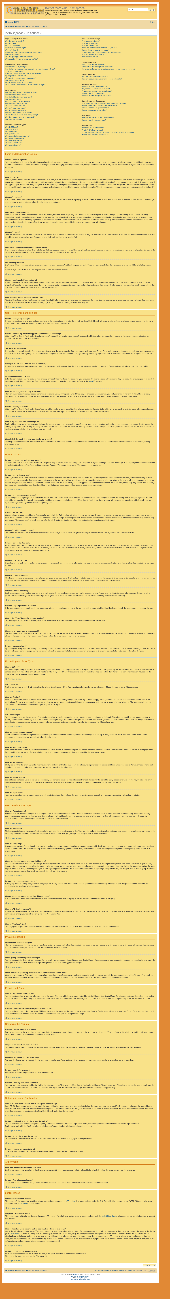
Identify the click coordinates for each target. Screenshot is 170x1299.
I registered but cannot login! (15, 48)
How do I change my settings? (16, 67)
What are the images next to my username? (20, 78)
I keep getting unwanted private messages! (97, 67)
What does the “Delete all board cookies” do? (21, 59)
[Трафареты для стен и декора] (24, 10)
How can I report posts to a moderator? (19, 113)
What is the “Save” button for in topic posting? (21, 115)
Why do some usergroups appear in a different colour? (101, 52)
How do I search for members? (93, 93)
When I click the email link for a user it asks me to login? (25, 85)
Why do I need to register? (14, 41)
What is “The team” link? (90, 57)
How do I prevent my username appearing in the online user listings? (30, 69)
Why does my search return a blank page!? (97, 91)
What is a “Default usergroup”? (93, 54)
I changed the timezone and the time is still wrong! (23, 73)
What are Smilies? (11, 132)
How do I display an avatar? (15, 80)
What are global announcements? (17, 136)
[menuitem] (16, 22)
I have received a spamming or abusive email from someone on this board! (108, 69)
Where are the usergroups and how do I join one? (99, 48)
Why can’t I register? (12, 45)
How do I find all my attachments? (94, 120)
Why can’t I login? (11, 50)
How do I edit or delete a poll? (16, 104)
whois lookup (15, 1234)
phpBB (91, 381)
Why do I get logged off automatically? (19, 57)
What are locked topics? (13, 143)
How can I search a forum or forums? (95, 87)
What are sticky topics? (13, 141)
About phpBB (23, 1204)
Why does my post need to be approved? (20, 117)
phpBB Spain (83, 1278)
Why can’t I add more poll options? (17, 101)
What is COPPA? (11, 43)
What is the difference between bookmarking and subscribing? (104, 103)
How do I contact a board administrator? (96, 134)
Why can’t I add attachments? (15, 108)
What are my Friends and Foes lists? (95, 77)
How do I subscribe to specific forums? (95, 108)
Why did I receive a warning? (15, 110)
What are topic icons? (13, 145)
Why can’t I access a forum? (15, 106)
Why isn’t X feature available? (92, 130)
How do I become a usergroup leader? (95, 50)
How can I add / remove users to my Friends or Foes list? (102, 79)
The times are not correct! (14, 71)
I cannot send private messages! (93, 64)
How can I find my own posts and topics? (96, 96)
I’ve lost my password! (13, 54)
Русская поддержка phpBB (80, 1276)
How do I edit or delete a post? (16, 95)
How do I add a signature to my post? (18, 97)
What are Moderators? (90, 43)
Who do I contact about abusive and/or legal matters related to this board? (108, 132)
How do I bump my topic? (14, 119)
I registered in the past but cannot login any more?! (23, 52)
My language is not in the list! (15, 76)
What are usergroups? (90, 45)
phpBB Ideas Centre (109, 1216)
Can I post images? (12, 134)
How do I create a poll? (13, 99)
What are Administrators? (91, 41)
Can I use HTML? (11, 129)
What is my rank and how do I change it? (19, 82)
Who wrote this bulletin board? (93, 128)
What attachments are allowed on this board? (98, 118)
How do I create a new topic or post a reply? (21, 92)
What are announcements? (15, 138)
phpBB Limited (69, 1201)
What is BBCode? (11, 127)
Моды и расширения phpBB (80, 1279)
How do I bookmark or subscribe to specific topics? (100, 106)
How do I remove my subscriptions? (94, 110)
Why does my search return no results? (96, 89)
